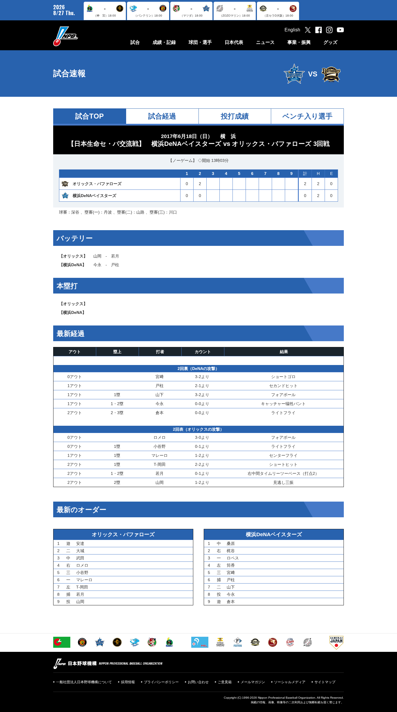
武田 (80, 558)
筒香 (231, 565)
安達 (80, 543)
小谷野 (159, 446)
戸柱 (115, 264)
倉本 (159, 412)
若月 (115, 256)
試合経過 (162, 116)
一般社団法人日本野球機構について (84, 682)
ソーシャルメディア (289, 682)
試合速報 (69, 73)
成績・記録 (164, 42)
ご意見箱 (225, 682)
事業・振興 (299, 42)
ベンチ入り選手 (307, 116)
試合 (135, 42)
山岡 (97, 256)
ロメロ (159, 437)
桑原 (231, 543)
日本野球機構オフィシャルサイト (80, 36)
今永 (97, 264)
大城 (80, 550)
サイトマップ (324, 682)
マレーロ (159, 455)
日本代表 (234, 42)
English (292, 29)
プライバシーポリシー (161, 682)
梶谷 (231, 550)
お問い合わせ (198, 682)
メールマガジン (253, 682)
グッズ (330, 42)
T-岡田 (160, 464)
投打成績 (235, 116)
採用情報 (128, 682)
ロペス (233, 558)
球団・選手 (200, 42)
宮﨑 (159, 376)
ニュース (265, 42)
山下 (159, 394)
